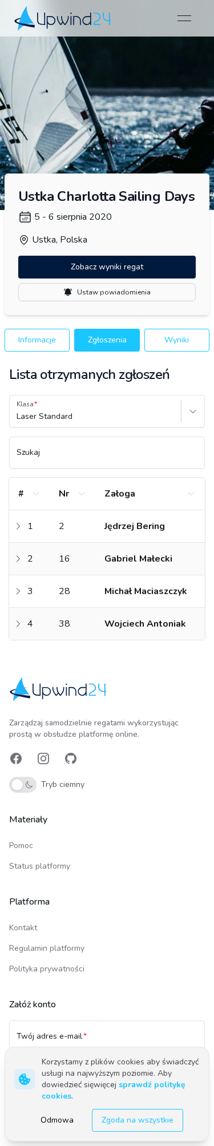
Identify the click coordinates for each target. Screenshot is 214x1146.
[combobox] (18, 416)
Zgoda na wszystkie (137, 1120)
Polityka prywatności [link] (46, 968)
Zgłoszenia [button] (107, 339)
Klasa (25, 404)
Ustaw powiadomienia (114, 292)
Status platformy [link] (39, 866)
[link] (64, 18)
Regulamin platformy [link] (46, 948)
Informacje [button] (37, 339)
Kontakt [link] (23, 927)
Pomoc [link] (21, 845)
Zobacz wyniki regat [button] (107, 266)
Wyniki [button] (176, 339)
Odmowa (57, 1120)
